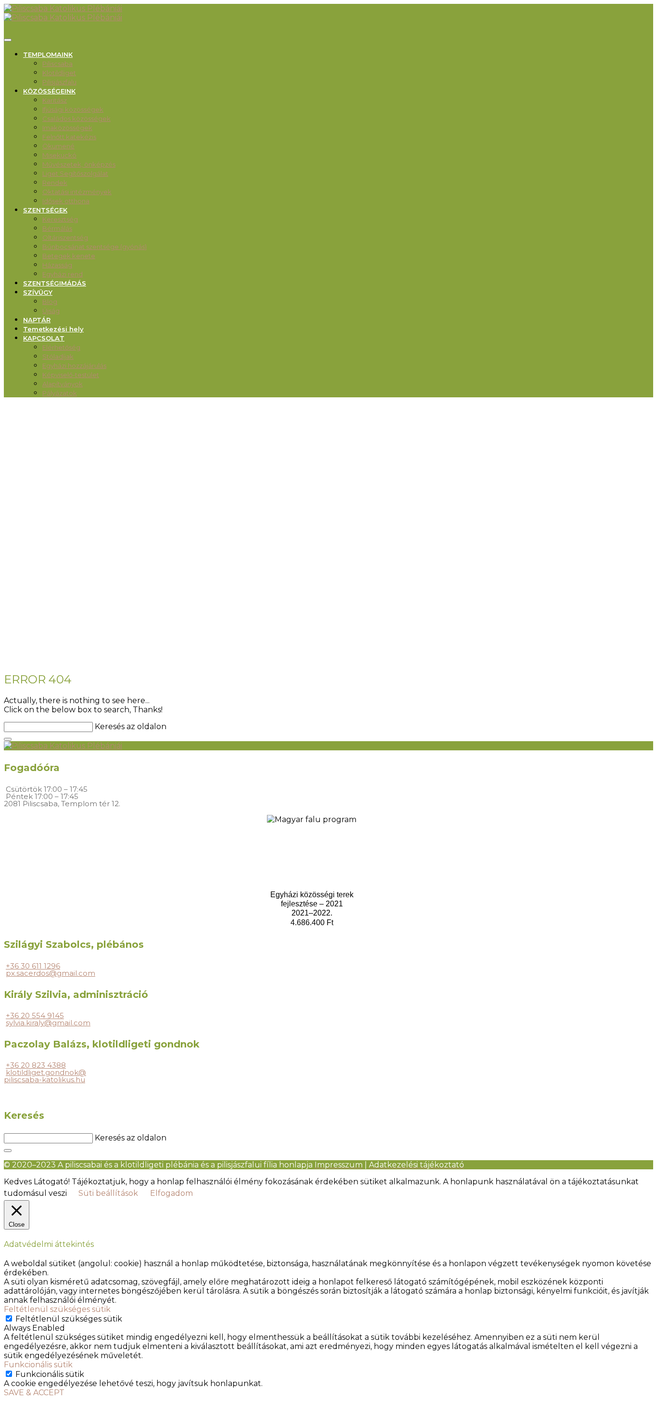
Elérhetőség (61, 347)
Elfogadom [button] (171, 1193)
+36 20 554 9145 (35, 1015)
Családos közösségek (76, 118)
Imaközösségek (67, 127)
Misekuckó (59, 155)
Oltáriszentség (65, 237)
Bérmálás (57, 228)
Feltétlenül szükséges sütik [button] (57, 1309)
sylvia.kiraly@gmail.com (48, 1022)
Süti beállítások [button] (108, 1193)
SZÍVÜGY (37, 292)
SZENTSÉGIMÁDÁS (54, 283)
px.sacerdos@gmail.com (50, 973)
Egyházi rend (62, 274)
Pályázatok (59, 393)
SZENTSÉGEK (45, 210)
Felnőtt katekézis (69, 137)
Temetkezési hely (53, 329)
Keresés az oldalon (130, 726)
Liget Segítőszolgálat (75, 173)
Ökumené (58, 146)
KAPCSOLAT (43, 338)
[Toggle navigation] (8, 40)
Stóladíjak (58, 356)
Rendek (54, 182)
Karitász (54, 100)
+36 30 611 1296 (33, 965)
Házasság (57, 265)
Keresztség (60, 219)
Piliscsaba (57, 63)
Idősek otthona (65, 201)
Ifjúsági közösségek (72, 109)
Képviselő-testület (70, 375)
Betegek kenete (68, 256)
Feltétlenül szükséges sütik (68, 1318)
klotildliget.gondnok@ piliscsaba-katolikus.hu (45, 1076)
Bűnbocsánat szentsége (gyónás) (94, 246)
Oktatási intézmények (77, 192)
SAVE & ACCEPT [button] (34, 1392)
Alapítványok (62, 384)
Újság (51, 310)
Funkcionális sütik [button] (38, 1364)
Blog (49, 301)
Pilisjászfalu (59, 82)
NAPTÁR (37, 320)
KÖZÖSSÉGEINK (49, 91)
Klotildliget (59, 73)
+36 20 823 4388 (36, 1065)
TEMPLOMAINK (48, 54)
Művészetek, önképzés (78, 164)
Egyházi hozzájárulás (74, 365)
